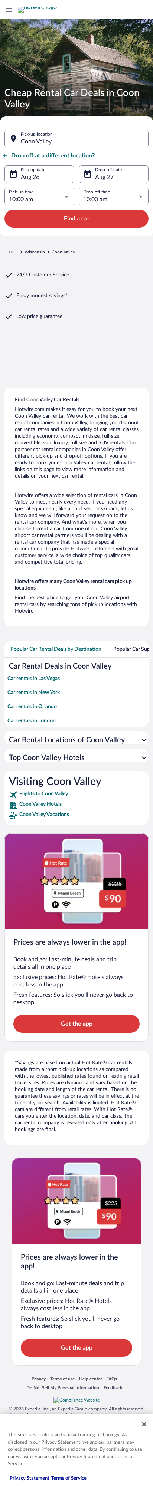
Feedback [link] (113, 1387)
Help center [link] (90, 1378)
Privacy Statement (29, 1478)
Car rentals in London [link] (31, 720)
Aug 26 (30, 177)
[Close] (144, 1424)
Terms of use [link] (62, 1378)
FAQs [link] (111, 1378)
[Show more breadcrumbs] (11, 252)
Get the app (76, 1024)
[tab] (55, 649)
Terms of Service (69, 1478)
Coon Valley (36, 142)
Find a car (76, 219)
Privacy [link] (39, 1378)
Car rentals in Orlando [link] (32, 706)
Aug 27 (104, 177)
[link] (76, 794)
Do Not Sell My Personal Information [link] (62, 1387)
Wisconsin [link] (35, 252)
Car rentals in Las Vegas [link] (33, 678)
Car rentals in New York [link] (33, 692)
